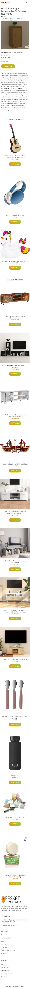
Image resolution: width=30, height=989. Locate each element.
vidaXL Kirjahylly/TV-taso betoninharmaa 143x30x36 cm (15, 562)
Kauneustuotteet (6, 938)
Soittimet (3, 944)
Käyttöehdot (5, 970)
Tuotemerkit (4, 947)
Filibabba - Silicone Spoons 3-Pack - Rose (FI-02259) (15, 717)
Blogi (2, 964)
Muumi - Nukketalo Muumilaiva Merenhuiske (15, 464)
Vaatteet (3, 953)
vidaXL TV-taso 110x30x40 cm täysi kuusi (15, 659)
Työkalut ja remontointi (8, 950)
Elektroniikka (12, 52)
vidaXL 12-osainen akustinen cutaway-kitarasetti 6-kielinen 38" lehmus (15, 156)
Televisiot (19, 52)
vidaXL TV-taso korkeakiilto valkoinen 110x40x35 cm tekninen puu (15, 512)
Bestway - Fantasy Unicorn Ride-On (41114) (15, 261)
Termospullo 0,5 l (15, 776)
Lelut (2, 941)
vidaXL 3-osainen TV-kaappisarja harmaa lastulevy (15, 366)
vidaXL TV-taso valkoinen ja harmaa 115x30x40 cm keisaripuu (15, 415)
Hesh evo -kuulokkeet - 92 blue (15, 215)
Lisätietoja (8, 66)
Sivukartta (4, 977)
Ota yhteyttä (4, 967)
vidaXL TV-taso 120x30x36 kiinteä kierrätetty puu (15, 317)
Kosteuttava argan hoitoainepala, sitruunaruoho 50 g (15, 876)
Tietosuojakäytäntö (7, 974)
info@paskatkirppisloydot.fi (9, 925)
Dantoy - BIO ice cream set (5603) (15, 817)
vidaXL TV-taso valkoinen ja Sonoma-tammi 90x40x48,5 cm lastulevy (15, 611)
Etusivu (3, 16)
